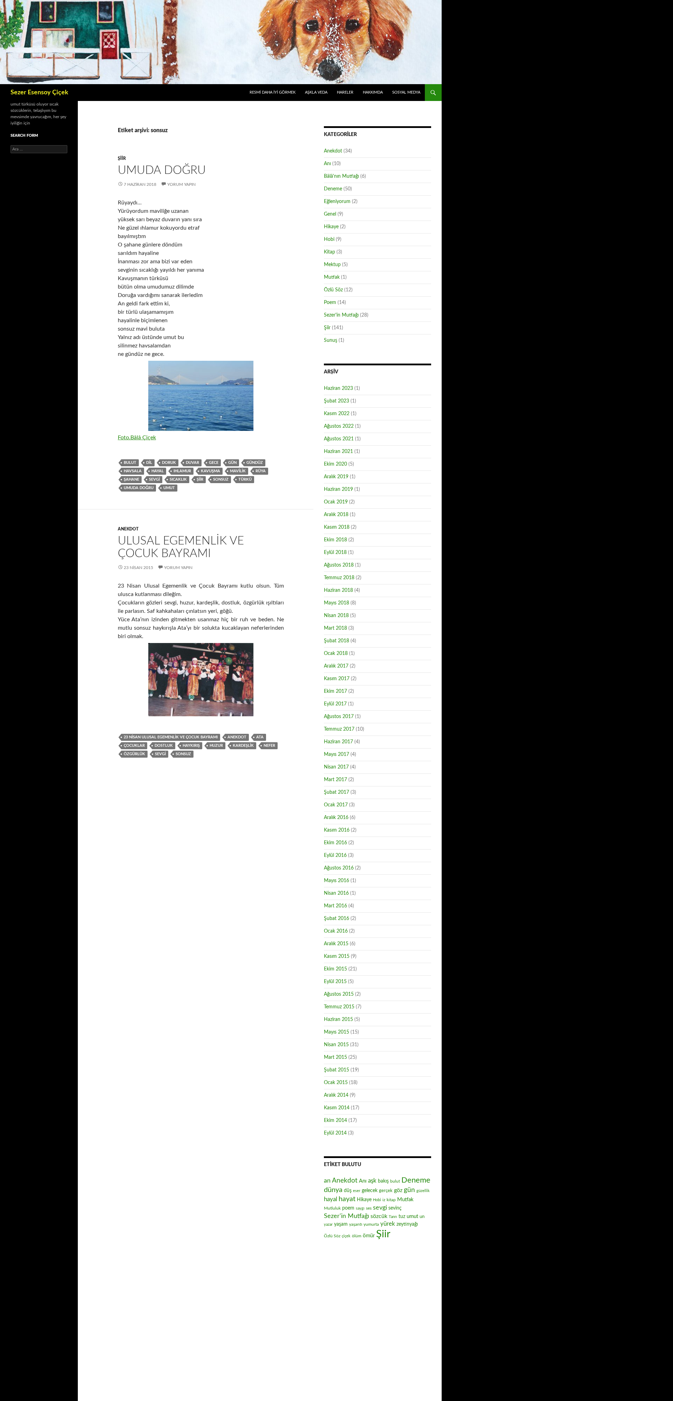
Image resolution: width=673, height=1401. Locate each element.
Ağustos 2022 (339, 426)
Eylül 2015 (335, 981)
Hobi (329, 239)
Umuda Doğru (162, 170)
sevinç (395, 1208)
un (422, 1216)
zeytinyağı (407, 1224)
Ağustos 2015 (339, 994)
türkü (245, 479)
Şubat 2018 (336, 640)
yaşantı (355, 1224)
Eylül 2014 (335, 1133)
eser (356, 1191)
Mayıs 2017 (336, 754)
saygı (360, 1208)
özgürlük (134, 754)
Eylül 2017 (335, 704)
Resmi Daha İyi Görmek (272, 92)
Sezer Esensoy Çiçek (39, 92)
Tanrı (393, 1217)
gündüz (254, 463)
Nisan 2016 (336, 893)
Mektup (332, 264)
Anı (327, 163)
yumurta (371, 1224)
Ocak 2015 (336, 1082)
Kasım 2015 (336, 956)
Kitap (329, 252)
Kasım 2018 (336, 527)
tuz (402, 1216)
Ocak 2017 (336, 805)
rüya (261, 471)
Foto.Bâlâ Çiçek (137, 437)
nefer (269, 745)
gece (213, 463)
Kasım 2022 (336, 413)
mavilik (238, 471)
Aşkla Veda (316, 92)
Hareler (345, 92)
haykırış (191, 745)
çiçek (346, 1236)
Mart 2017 (335, 779)
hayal (157, 471)
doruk (169, 463)
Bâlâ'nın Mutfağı (341, 176)
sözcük (379, 1216)
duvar (192, 463)
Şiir (122, 158)
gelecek (370, 1190)
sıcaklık (178, 479)
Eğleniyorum (337, 201)
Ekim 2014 (335, 1120)
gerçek (386, 1190)
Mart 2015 (335, 1057)
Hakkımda (373, 92)
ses (369, 1208)
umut (169, 488)
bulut (130, 463)
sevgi (154, 479)
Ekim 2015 (335, 969)
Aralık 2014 (336, 1095)
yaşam (341, 1224)
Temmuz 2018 (339, 577)
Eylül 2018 (335, 552)
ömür (369, 1235)
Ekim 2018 (335, 539)
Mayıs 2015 (336, 1032)
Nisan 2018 (336, 615)
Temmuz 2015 (339, 1006)
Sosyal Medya (406, 92)
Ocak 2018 (336, 653)
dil (149, 463)
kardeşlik (243, 745)
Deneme (333, 189)
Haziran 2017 (338, 741)
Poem (330, 302)
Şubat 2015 (336, 1070)
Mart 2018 (335, 628)
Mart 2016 (335, 905)
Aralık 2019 (336, 476)
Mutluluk (332, 1208)
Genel (330, 214)
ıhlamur (182, 471)
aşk (372, 1181)
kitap (391, 1200)
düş (348, 1190)
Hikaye (331, 226)
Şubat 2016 (336, 918)
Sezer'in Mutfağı (341, 315)
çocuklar (134, 745)
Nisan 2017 (336, 767)
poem (348, 1208)
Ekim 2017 (335, 691)
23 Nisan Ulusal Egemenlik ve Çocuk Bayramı (171, 737)
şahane (131, 479)
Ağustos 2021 (339, 438)
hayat (347, 1199)
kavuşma (210, 471)
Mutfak (332, 277)
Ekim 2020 (335, 464)
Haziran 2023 (338, 388)
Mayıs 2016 (336, 880)
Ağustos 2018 (339, 565)
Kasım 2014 (336, 1107)
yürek (387, 1224)
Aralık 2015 (336, 943)
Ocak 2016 (336, 931)
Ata (260, 737)
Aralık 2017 (336, 666)
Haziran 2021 (338, 451)
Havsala (133, 471)
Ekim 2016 (335, 842)
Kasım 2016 (336, 830)
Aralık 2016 (336, 817)
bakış (383, 1181)
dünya (333, 1189)
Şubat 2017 (336, 792)
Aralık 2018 (336, 514)
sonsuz (221, 479)
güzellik (423, 1191)
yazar (328, 1224)
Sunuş (330, 340)
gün (232, 463)
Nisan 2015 (336, 1044)
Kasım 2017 (336, 678)
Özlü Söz (333, 289)
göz (398, 1190)
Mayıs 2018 (336, 603)
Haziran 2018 (338, 590)
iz (383, 1200)
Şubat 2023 (336, 401)
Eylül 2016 (335, 855)
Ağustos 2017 (339, 716)
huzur (216, 745)
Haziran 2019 (338, 489)
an (327, 1180)
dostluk (164, 745)
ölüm (356, 1236)
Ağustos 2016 (339, 868)
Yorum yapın (181, 184)
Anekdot (128, 529)
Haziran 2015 (338, 1019)
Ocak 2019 (336, 502)
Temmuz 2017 (339, 729)
